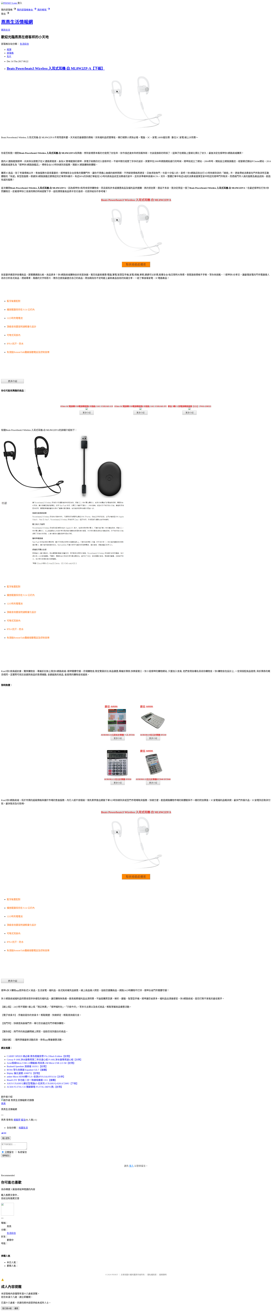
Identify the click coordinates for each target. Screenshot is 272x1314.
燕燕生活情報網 (17, 22)
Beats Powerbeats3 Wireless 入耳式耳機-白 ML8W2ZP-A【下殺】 (56, 68)
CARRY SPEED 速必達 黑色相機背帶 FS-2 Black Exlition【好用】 (39, 1056)
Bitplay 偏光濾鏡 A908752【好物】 (24, 1073)
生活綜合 (24, 44)
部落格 (10, 53)
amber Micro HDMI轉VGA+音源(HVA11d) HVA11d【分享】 (36, 1076)
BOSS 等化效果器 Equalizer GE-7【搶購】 (27, 1070)
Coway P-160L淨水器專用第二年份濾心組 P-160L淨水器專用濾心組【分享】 (44, 1059)
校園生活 (23, 1128)
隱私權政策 (152, 1275)
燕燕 (3, 1103)
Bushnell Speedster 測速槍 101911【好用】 (27, 1066)
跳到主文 (5, 30)
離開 (16, 1308)
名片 (9, 56)
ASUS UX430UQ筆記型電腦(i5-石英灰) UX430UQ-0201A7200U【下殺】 (42, 1083)
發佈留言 (6, 1155)
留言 (23, 1120)
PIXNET (115, 1275)
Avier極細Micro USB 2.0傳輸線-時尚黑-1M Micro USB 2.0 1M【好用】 (41, 1063)
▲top (3, 1132)
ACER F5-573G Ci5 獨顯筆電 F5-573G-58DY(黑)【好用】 (35, 1087)
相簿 (9, 49)
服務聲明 (163, 1275)
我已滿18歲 (7, 1308)
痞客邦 (17, 1120)
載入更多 (6, 1138)
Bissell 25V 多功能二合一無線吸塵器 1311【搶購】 (32, 1080)
